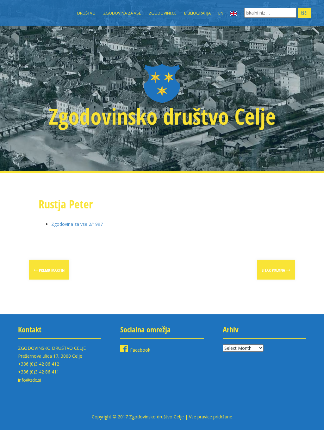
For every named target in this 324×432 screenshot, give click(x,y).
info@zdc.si (29, 380)
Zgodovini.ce (163, 13)
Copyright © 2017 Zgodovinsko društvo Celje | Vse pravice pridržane (162, 417)
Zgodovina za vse (122, 13)
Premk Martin (51, 270)
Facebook (140, 350)
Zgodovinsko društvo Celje (162, 116)
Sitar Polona (274, 270)
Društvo (86, 13)
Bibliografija (197, 13)
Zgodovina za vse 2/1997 (77, 224)
